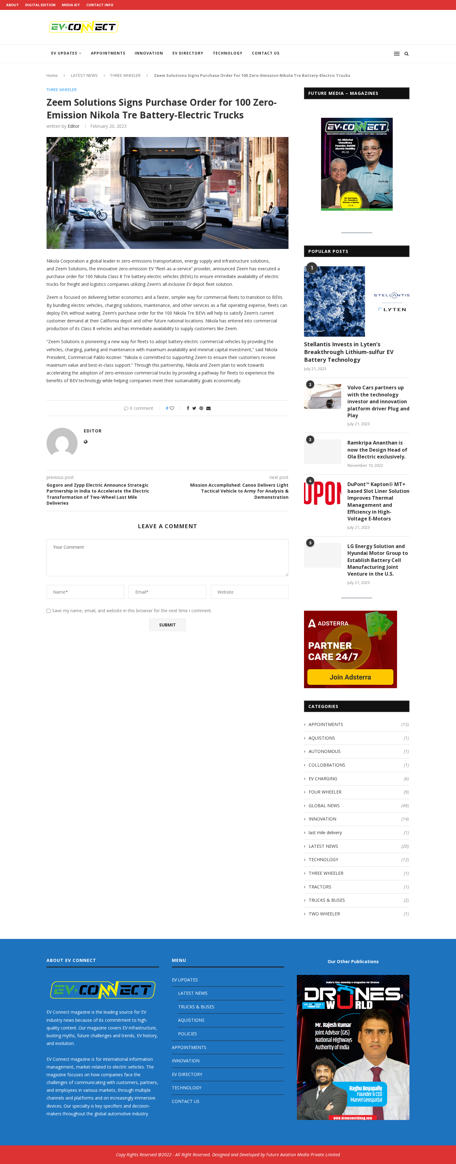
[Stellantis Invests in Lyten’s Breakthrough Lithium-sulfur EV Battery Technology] (356, 301)
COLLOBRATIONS (359, 765)
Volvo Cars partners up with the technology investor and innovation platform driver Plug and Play (378, 401)
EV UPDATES (64, 53)
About (12, 4)
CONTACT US (265, 53)
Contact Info (99, 4)
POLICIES (187, 1034)
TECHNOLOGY (228, 53)
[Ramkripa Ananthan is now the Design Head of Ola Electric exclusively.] (322, 451)
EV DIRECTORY (187, 53)
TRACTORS (359, 887)
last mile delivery (359, 832)
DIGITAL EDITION (40, 4)
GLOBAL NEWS (359, 805)
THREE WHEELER (125, 75)
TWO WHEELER (359, 914)
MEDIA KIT (71, 4)
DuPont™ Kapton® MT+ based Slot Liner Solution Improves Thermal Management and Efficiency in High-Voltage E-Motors (378, 501)
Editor (73, 126)
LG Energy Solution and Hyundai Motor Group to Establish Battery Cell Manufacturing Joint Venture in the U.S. (377, 560)
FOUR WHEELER (359, 792)
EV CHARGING (359, 778)
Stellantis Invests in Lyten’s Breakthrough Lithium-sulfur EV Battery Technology (349, 351)
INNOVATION (149, 53)
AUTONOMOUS (359, 751)
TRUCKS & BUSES (359, 900)
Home (52, 75)
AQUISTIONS (359, 738)
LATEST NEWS (84, 75)
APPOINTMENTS (108, 53)
